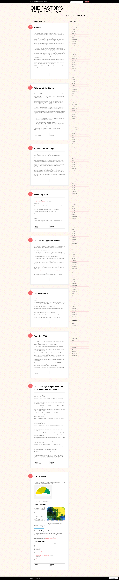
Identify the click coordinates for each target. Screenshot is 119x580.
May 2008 (73, 279)
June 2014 (73, 139)
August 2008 (74, 274)
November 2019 (74, 49)
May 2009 (73, 256)
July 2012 (73, 183)
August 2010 (74, 227)
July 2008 (73, 275)
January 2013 (74, 172)
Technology (52, 565)
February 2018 (74, 70)
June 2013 (73, 162)
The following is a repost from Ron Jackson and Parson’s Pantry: (48, 388)
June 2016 (73, 99)
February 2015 (74, 124)
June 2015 (73, 118)
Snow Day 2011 (40, 336)
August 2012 (74, 181)
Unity (73, 340)
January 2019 (74, 56)
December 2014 (74, 127)
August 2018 (74, 64)
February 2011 (74, 216)
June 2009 (73, 254)
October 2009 (74, 247)
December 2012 (74, 174)
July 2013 (73, 160)
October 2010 (74, 224)
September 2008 (74, 272)
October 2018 (74, 60)
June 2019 (73, 50)
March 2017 (74, 85)
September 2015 (74, 114)
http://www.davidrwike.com (50, 538)
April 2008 (73, 281)
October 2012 (74, 177)
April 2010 (73, 235)
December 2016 (74, 89)
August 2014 (74, 135)
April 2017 (73, 83)
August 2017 (74, 75)
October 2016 (74, 93)
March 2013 (74, 168)
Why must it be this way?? (45, 88)
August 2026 (74, 24)
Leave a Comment (38, 135)
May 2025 (73, 29)
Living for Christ (75, 332)
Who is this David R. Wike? (77, 15)
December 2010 (74, 220)
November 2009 (74, 245)
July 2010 (73, 229)
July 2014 (73, 137)
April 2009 (73, 258)
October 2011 (74, 200)
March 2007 (74, 306)
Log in (73, 349)
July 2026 (73, 25)
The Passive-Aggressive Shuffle (47, 240)
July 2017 (73, 77)
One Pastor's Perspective (46, 10)
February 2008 (74, 285)
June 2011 (73, 208)
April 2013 (73, 166)
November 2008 (74, 268)
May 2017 (73, 81)
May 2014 (73, 141)
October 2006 (74, 316)
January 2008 (74, 287)
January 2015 (74, 125)
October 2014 (74, 131)
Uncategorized (74, 338)
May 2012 (73, 187)
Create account (74, 347)
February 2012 (74, 193)
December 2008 (74, 266)
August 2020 (74, 43)
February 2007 (74, 308)
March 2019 (74, 54)
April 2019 (73, 52)
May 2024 (73, 35)
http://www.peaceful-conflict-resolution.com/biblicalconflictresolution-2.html (47, 270)
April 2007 (73, 304)
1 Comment (36, 74)
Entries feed (74, 351)
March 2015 (74, 122)
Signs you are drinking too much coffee (42, 551)
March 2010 (74, 237)
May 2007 (73, 302)
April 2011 (73, 212)
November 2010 (74, 222)
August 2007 (74, 297)
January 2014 (74, 149)
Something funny (41, 194)
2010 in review (40, 476)
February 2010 (74, 239)
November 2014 (74, 129)
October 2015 (74, 112)
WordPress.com (74, 355)
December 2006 (74, 312)
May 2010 (73, 233)
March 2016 (74, 102)
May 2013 (73, 164)
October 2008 (74, 270)
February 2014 (74, 147)
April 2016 (73, 100)
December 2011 (74, 197)
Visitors (37, 27)
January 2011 (74, 218)
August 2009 (74, 250)
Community (52, 135)
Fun (51, 227)
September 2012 (74, 179)
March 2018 (74, 68)
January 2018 (74, 72)
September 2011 (74, 202)
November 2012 (74, 175)
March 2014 (74, 145)
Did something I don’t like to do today (42, 555)
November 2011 (74, 199)
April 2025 (73, 31)
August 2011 (74, 204)
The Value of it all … (43, 293)
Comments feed (74, 353)
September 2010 (74, 225)
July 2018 (73, 66)
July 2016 (73, 97)
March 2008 (74, 283)
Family (73, 329)
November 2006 (74, 314)
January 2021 (74, 41)
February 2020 (74, 45)
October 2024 (74, 33)
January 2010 (74, 241)
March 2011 (74, 214)
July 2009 (73, 252)
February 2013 (74, 170)
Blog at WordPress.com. (35, 578)
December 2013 (74, 150)
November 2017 (74, 74)
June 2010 (73, 231)
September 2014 (74, 133)
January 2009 (74, 264)
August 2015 (74, 116)
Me (50, 74)
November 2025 (74, 27)
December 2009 (74, 243)
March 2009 (74, 260)
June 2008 (73, 277)
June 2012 (73, 185)
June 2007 (73, 300)
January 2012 (74, 195)
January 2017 (74, 87)
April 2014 (73, 143)
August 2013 (74, 158)
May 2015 (73, 120)
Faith (72, 327)
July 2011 (73, 206)
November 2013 (74, 152)
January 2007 (74, 310)
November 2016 (74, 91)
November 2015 (74, 110)
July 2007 (73, 299)
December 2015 (74, 108)
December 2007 (74, 289)
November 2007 (74, 291)
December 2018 (74, 58)
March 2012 (74, 191)
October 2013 (74, 154)
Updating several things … (45, 148)
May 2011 (73, 210)
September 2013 (74, 156)
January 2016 (74, 106)
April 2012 (73, 189)
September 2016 (74, 95)
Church (51, 280)
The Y (37, 548)
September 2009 (74, 249)
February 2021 (74, 39)
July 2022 (73, 37)
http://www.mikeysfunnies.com (39, 201)
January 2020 (74, 47)
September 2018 (74, 62)
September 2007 (74, 295)
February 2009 (74, 262)
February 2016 (74, 104)
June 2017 (73, 79)
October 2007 (74, 293)
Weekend (37, 558)
